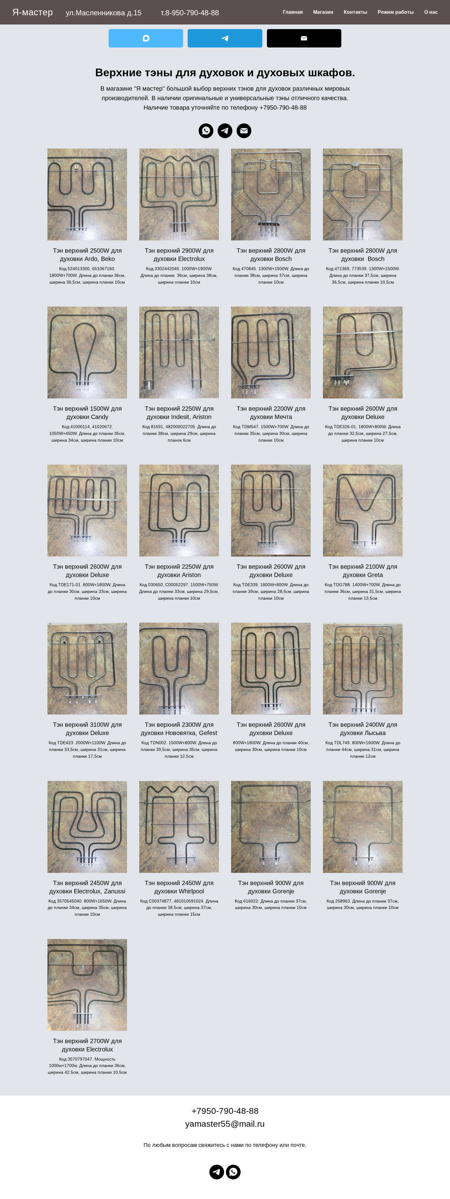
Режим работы (396, 12)
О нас (431, 12)
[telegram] (225, 130)
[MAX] (146, 38)
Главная (293, 12)
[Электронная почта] (244, 130)
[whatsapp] (206, 130)
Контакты (355, 12)
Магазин (323, 12)
